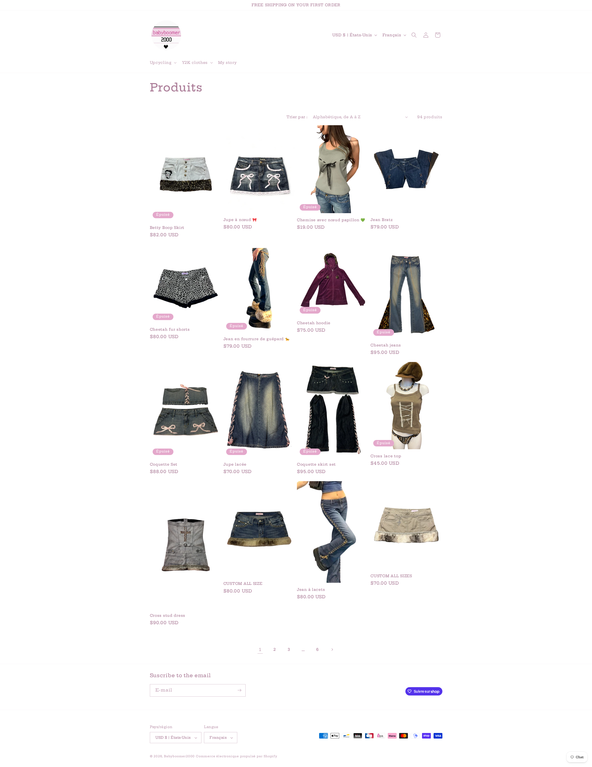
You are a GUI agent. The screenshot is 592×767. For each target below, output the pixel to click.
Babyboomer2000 (179, 756)
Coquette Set (164, 464)
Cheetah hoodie (313, 323)
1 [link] (260, 649)
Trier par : (297, 117)
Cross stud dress (167, 615)
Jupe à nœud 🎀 (240, 220)
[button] (163, 62)
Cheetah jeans (385, 345)
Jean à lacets (311, 589)
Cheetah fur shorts (170, 329)
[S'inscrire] (239, 690)
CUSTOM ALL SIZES (391, 576)
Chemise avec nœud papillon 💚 (331, 220)
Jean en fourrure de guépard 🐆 (256, 339)
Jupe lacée (235, 464)
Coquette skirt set (316, 464)
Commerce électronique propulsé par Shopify (236, 756)
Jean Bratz (381, 220)
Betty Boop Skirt (167, 227)
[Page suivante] (332, 650)
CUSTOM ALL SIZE (242, 583)
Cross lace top (385, 456)
